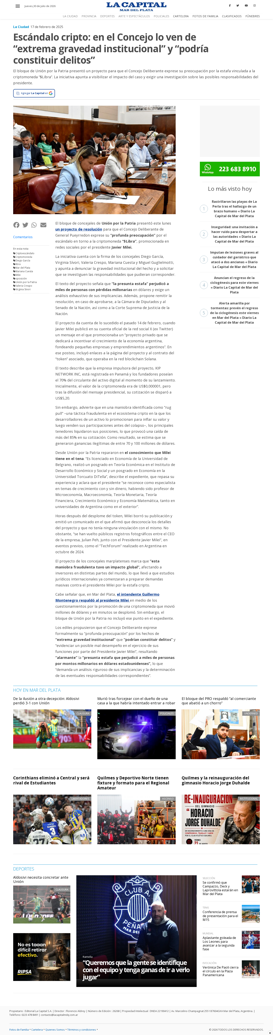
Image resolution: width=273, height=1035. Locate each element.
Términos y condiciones (81, 1029)
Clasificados (232, 16)
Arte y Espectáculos (134, 16)
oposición (21, 278)
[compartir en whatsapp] (35, 225)
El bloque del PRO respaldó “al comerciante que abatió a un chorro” (219, 700)
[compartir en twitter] (26, 225)
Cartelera (181, 16)
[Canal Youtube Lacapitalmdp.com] (246, 5)
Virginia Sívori (23, 289)
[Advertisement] (230, 131)
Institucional (249, 798)
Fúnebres (252, 16)
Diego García (22, 260)
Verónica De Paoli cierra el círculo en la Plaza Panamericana (220, 971)
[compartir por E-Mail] (44, 225)
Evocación (209, 963)
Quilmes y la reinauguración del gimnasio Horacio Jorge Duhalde (216, 780)
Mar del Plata (22, 267)
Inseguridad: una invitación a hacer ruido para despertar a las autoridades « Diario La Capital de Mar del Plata (230, 234)
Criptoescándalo (24, 253)
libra (18, 264)
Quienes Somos (55, 1029)
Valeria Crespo (23, 285)
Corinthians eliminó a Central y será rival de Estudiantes (51, 780)
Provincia (89, 16)
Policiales (161, 16)
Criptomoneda (23, 257)
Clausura (62, 889)
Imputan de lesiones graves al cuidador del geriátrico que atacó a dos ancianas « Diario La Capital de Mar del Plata (231, 259)
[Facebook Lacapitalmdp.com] (230, 5)
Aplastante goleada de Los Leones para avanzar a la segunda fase (219, 944)
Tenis (206, 907)
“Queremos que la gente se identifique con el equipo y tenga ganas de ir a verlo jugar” (136, 969)
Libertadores (80, 798)
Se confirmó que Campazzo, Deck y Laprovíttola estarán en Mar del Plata (220, 888)
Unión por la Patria (26, 282)
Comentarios (23, 237)
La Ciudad (70, 16)
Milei (18, 275)
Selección (209, 878)
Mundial (208, 933)
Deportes (107, 16)
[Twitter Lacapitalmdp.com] (237, 5)
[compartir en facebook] (17, 225)
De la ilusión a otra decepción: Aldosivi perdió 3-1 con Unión (46, 700)
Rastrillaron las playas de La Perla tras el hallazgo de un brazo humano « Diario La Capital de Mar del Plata (230, 208)
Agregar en (34, 93)
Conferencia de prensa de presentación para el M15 (220, 916)
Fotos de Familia (205, 16)
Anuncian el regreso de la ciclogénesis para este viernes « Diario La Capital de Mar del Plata (231, 285)
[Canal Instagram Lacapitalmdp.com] (254, 5)
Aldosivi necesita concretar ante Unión (40, 879)
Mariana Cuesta (24, 271)
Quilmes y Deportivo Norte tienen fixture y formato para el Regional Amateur (133, 783)
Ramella (88, 957)
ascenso (168, 798)
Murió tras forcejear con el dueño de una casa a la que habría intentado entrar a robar (136, 700)
